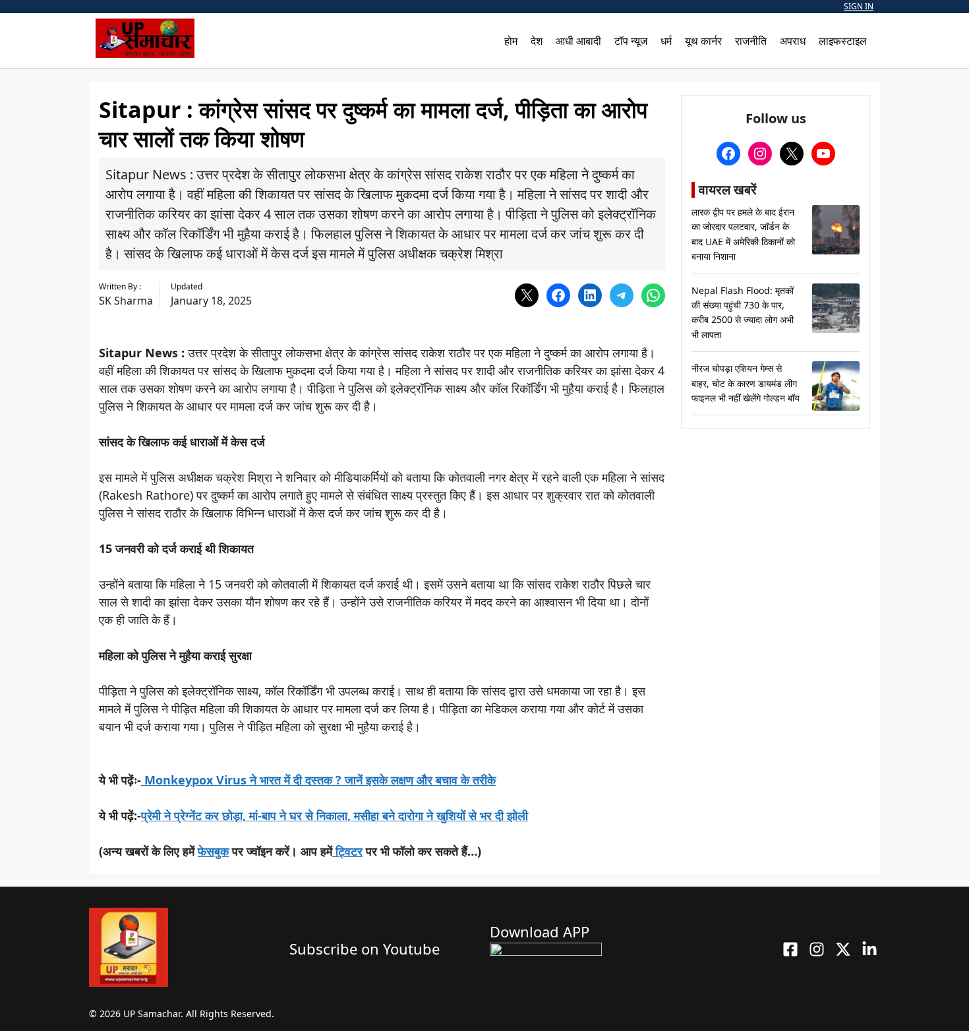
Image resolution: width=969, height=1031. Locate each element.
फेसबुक (213, 851)
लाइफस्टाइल (843, 41)
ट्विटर (347, 851)
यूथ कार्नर (703, 41)
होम (510, 41)
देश (537, 41)
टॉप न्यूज (630, 41)
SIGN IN (858, 6)
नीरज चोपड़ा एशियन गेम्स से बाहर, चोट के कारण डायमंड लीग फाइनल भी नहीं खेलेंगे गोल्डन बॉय (745, 383)
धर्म (666, 41)
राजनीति (751, 41)
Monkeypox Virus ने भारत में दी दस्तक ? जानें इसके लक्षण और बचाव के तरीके (320, 780)
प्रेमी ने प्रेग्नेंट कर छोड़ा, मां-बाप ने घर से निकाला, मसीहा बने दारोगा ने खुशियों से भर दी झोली (334, 815)
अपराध (793, 41)
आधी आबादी (578, 41)
